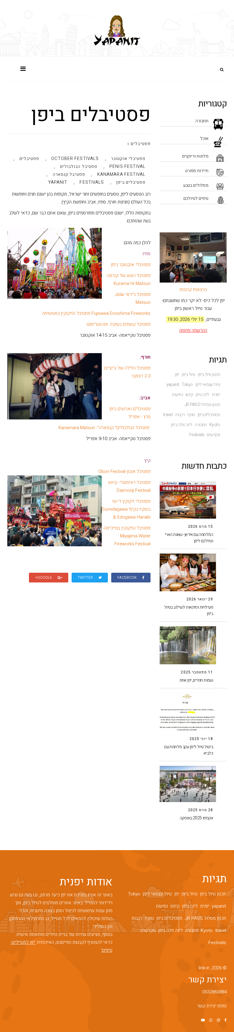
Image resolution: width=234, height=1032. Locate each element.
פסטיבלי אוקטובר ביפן (131, 264)
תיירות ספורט (196, 171)
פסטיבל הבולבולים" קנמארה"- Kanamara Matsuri (103, 427)
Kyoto (214, 425)
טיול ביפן (188, 374)
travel (168, 415)
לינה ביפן (202, 395)
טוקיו (191, 415)
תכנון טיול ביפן (209, 374)
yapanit (172, 384)
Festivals (196, 435)
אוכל (204, 138)
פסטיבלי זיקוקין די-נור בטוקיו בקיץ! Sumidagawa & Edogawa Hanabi (126, 509)
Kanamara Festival (121, 175)
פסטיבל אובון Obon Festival (124, 471)
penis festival (127, 167)
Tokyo (187, 384)
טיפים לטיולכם (195, 198)
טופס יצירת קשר (212, 1005)
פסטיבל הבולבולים (79, 167)
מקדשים (213, 435)
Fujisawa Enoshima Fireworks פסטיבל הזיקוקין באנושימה (96, 313)
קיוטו (189, 395)
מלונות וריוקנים (195, 156)
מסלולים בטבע (195, 185)
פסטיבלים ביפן (208, 415)
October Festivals (75, 159)
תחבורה (201, 121)
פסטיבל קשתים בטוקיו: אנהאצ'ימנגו (119, 324)
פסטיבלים (141, 144)
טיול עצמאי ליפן (207, 384)
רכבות (180, 415)
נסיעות (177, 395)
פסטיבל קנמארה (69, 175)
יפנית (216, 395)
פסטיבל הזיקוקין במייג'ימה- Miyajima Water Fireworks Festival (127, 536)
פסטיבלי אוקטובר (128, 159)
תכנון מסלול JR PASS (202, 405)
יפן (177, 374)
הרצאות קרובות (193, 289)
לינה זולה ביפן (181, 425)
